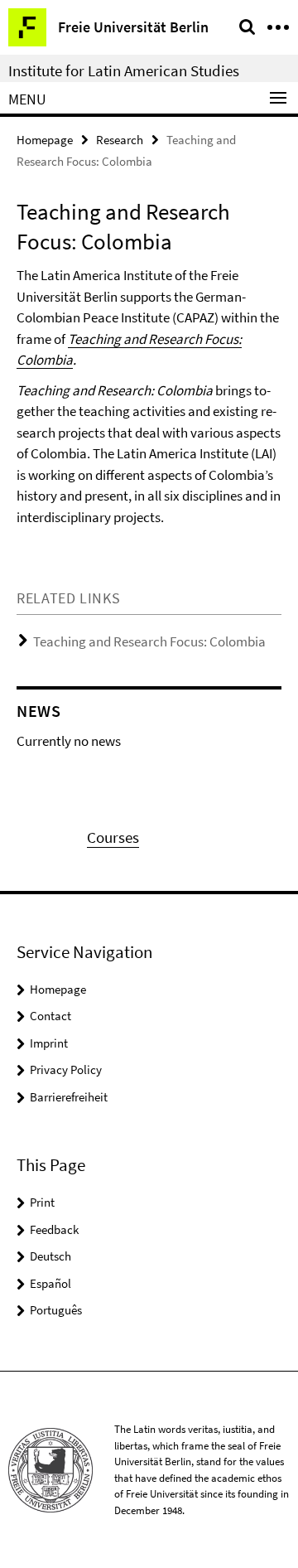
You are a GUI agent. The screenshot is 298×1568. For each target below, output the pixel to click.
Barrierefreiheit (69, 1097)
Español (50, 1283)
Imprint (49, 1043)
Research (119, 140)
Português (56, 1310)
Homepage (45, 140)
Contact (50, 1016)
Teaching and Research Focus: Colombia (149, 641)
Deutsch (50, 1256)
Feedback (54, 1229)
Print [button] (42, 1202)
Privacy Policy (66, 1069)
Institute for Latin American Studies (123, 70)
